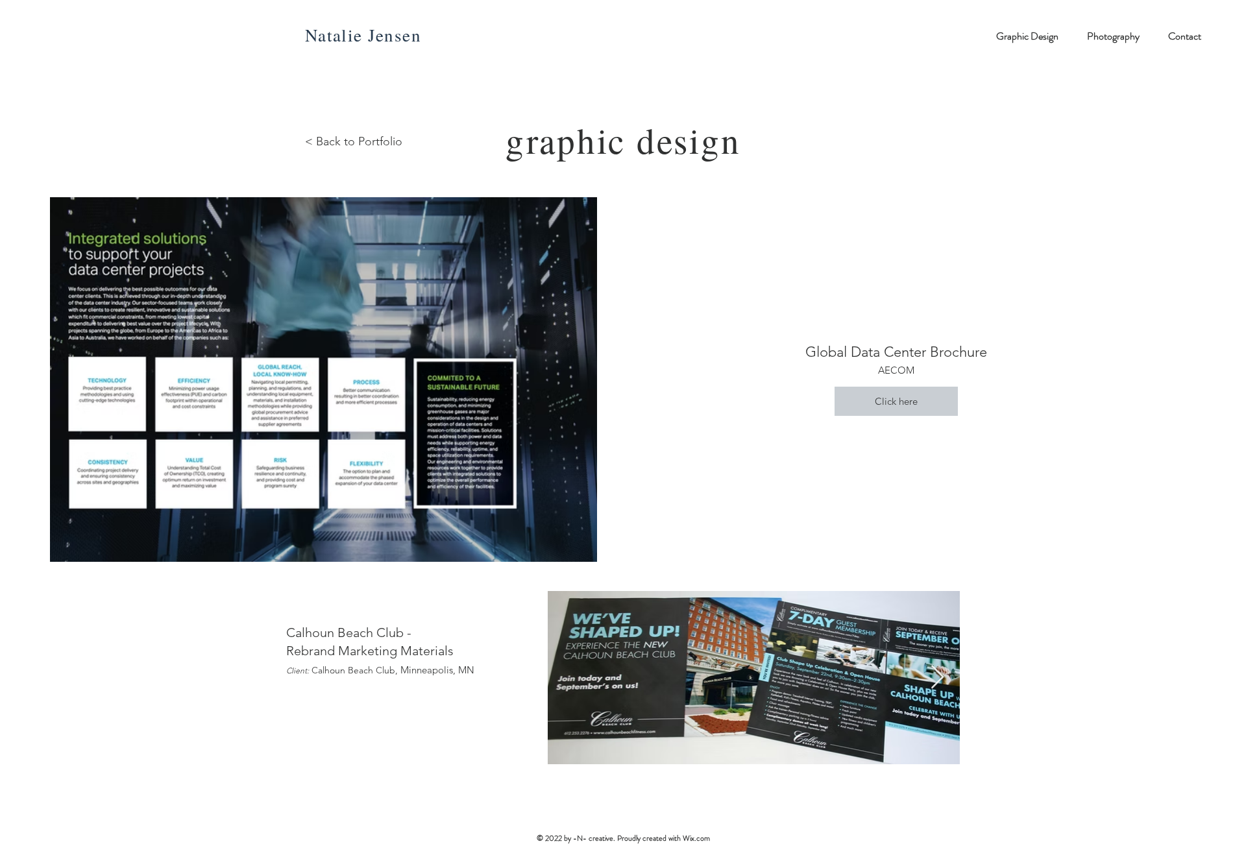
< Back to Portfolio (353, 141)
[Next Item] (937, 677)
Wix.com (696, 838)
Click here (896, 401)
